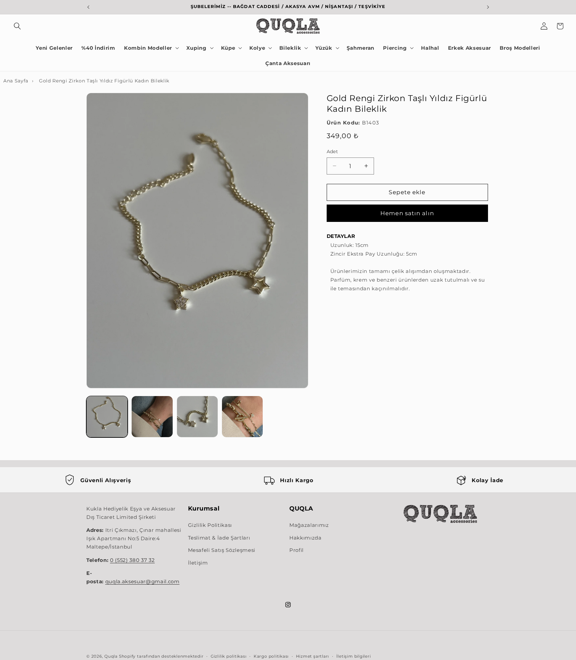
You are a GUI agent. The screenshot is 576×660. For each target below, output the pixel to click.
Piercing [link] (395, 48)
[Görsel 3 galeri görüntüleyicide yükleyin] (197, 416)
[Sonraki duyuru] (488, 7)
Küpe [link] (228, 48)
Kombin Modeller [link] (148, 48)
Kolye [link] (257, 48)
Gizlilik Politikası (210, 525)
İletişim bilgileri (353, 656)
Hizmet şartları (312, 656)
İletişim (198, 563)
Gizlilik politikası (229, 656)
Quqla (111, 656)
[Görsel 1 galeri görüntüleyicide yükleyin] (107, 416)
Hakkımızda (305, 538)
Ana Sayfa (15, 81)
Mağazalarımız (309, 525)
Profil (296, 550)
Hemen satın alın (407, 213)
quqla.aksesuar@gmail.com (142, 582)
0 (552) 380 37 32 (132, 561)
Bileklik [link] (290, 48)
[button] (17, 26)
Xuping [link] (196, 48)
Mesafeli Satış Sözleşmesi (222, 550)
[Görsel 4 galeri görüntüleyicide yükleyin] (242, 416)
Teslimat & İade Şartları (219, 538)
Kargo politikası (271, 656)
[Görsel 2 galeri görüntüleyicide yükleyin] (152, 416)
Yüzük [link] (323, 48)
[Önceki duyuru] (88, 7)
